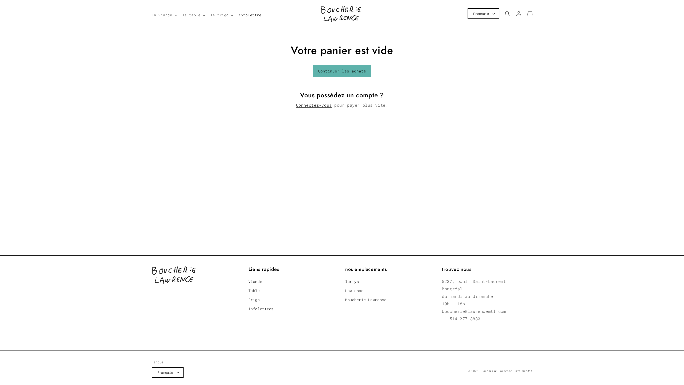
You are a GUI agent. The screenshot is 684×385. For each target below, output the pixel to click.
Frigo (254, 299)
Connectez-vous (314, 105)
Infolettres (261, 308)
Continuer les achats (342, 71)
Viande (255, 281)
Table (254, 290)
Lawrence (354, 290)
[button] (164, 15)
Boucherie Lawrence (365, 299)
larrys (352, 281)
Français (481, 13)
